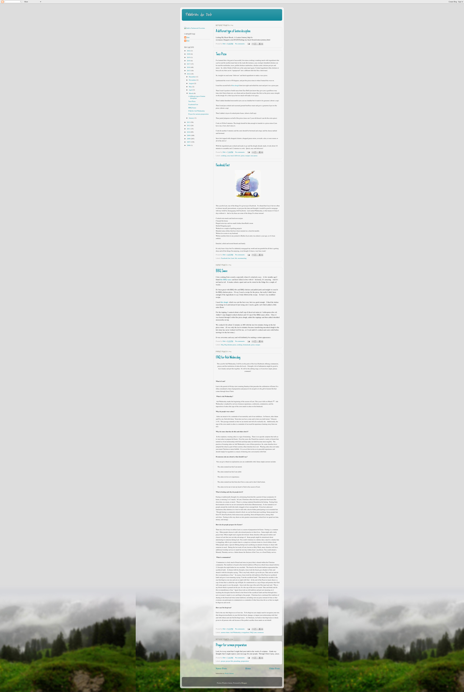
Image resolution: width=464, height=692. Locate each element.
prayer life (229, 661)
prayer (223, 661)
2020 (189, 54)
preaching (237, 661)
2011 (189, 129)
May (190, 87)
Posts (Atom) (229, 673)
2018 (189, 61)
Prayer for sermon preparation (231, 645)
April (191, 90)
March (191, 93)
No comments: (240, 44)
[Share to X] (257, 44)
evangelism (245, 632)
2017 (189, 64)
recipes (247, 155)
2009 (189, 135)
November (192, 80)
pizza (243, 155)
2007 (189, 142)
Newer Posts (221, 668)
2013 (189, 122)
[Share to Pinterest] (262, 44)
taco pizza (254, 155)
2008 (189, 139)
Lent (232, 258)
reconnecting (242, 258)
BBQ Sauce (221, 271)
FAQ (251, 632)
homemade (246, 345)
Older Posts (274, 668)
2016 (189, 67)
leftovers (237, 155)
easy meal (230, 155)
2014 (189, 74)
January (191, 118)
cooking (223, 155)
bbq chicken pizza (230, 345)
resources (260, 632)
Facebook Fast (223, 165)
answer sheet (225, 632)
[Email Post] (248, 44)
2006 (189, 145)
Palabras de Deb (198, 15)
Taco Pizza (221, 54)
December (192, 77)
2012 (189, 125)
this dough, (224, 302)
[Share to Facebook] (260, 44)
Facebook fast (225, 258)
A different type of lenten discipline (233, 31)
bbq (222, 345)
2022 (189, 51)
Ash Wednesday (235, 632)
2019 (189, 57)
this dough (235, 85)
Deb (188, 37)
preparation (245, 661)
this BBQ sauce (226, 279)
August (191, 83)
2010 (189, 132)
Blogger (244, 683)
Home (248, 668)
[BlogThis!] (255, 44)
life (236, 258)
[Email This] (253, 44)
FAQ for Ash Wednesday (228, 357)
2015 (189, 70)
